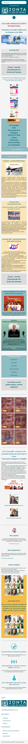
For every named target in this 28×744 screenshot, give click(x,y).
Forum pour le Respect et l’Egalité (14, 459)
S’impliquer (5, 718)
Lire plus (23, 315)
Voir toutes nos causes (14, 543)
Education (5, 733)
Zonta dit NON (6, 736)
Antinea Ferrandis (14, 369)
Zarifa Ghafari (14, 375)
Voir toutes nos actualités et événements (10, 573)
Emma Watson (14, 359)
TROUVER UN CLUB (14, 5)
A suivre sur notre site (6, 57)
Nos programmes (14, 550)
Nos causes (14, 536)
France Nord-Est (7, 720)
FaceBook (16, 57)
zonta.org (23, 195)
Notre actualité (14, 565)
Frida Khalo (14, 372)
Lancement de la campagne (13, 156)
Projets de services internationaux (11, 730)
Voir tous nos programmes (7, 558)
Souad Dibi (14, 366)
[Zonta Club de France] (14, 10)
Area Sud (5, 723)
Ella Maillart (14, 362)
